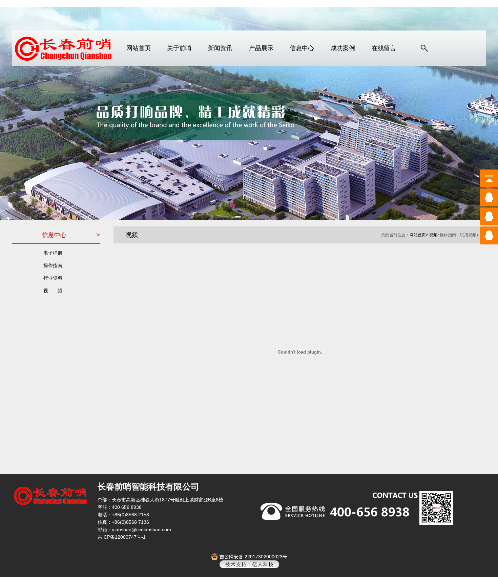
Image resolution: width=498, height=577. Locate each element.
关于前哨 (179, 48)
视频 (433, 235)
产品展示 (261, 48)
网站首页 (138, 48)
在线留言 (384, 48)
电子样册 (52, 253)
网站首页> (419, 235)
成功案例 (343, 48)
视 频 (52, 290)
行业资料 (52, 278)
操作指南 (52, 265)
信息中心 (302, 48)
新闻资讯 (220, 48)
